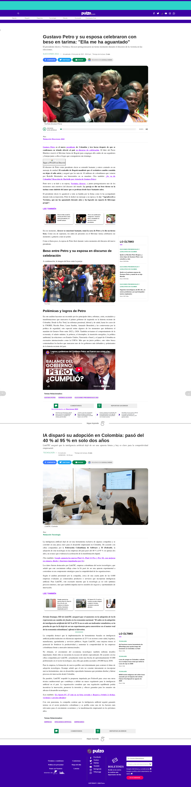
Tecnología (52, 18)
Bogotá (27, 18)
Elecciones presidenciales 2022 (86, 397)
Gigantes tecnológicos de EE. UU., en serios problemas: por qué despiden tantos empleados (132, 292)
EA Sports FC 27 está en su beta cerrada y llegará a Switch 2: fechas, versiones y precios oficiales (95, 603)
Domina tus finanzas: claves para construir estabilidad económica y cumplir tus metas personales (64, 415)
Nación (14, 18)
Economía (78, 18)
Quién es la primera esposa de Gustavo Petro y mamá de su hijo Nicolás (131, 274)
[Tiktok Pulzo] (162, 14)
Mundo (65, 18)
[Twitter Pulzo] (158, 14)
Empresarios (79, 722)
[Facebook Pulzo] (154, 14)
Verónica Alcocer (78, 183)
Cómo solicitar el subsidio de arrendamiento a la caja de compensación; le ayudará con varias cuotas (108, 415)
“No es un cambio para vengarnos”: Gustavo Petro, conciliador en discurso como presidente (94, 218)
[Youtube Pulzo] (166, 14)
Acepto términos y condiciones (138, 769)
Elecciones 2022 (51, 54)
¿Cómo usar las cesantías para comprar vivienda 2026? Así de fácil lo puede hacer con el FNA (85, 415)
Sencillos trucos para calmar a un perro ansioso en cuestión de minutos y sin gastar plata (130, 415)
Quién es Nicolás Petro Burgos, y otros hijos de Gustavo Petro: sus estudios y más (131, 257)
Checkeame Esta (91, 18)
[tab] (74, 406)
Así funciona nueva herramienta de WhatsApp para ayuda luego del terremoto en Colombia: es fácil (131, 646)
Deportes (40, 18)
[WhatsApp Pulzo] (174, 14)
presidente (70, 147)
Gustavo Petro (49, 147)
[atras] (109, 219)
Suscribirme (135, 777)
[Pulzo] (88, 13)
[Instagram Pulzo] (170, 14)
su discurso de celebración (87, 150)
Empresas (48, 722)
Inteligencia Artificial (63, 722)
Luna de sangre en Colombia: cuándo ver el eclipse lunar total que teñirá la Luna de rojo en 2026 (132, 661)
